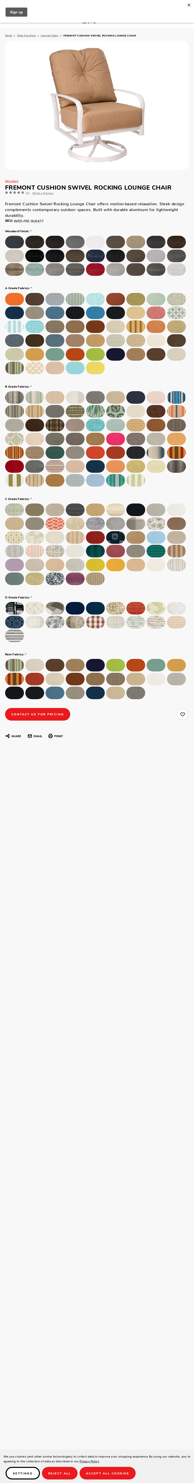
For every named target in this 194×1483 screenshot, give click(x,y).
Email (38, 736)
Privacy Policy (89, 1460)
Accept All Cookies (107, 1473)
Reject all (59, 1473)
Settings (23, 1473)
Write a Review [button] (43, 192)
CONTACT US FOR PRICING (37, 714)
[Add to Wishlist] (182, 714)
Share (16, 736)
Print (58, 736)
